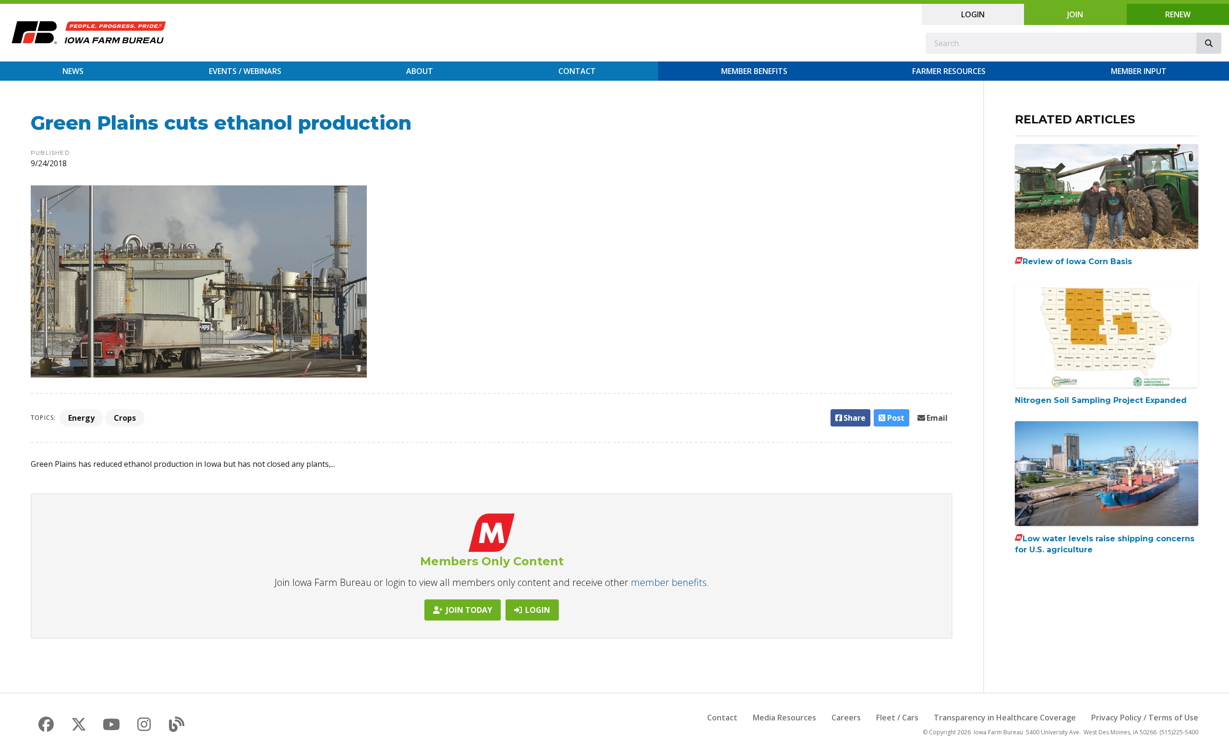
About (419, 71)
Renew (1178, 14)
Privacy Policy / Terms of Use (1144, 717)
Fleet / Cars (897, 717)
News (73, 71)
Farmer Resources (949, 71)
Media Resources (784, 717)
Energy (81, 418)
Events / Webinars (245, 71)
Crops (125, 418)
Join (1075, 14)
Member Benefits (754, 71)
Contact (577, 71)
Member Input (1139, 71)
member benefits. (670, 582)
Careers (846, 717)
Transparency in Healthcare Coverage (1005, 717)
